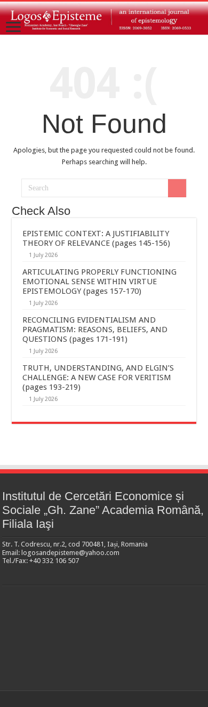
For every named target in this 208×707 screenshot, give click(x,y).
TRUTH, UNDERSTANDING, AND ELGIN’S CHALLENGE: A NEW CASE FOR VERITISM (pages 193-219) (98, 377)
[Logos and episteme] (104, 18)
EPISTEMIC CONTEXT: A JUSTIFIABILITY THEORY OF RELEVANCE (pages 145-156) (96, 238)
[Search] (177, 188)
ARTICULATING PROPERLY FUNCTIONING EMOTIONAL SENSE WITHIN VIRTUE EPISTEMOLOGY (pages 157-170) (99, 281)
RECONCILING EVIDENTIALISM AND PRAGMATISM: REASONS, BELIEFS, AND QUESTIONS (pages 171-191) (94, 329)
